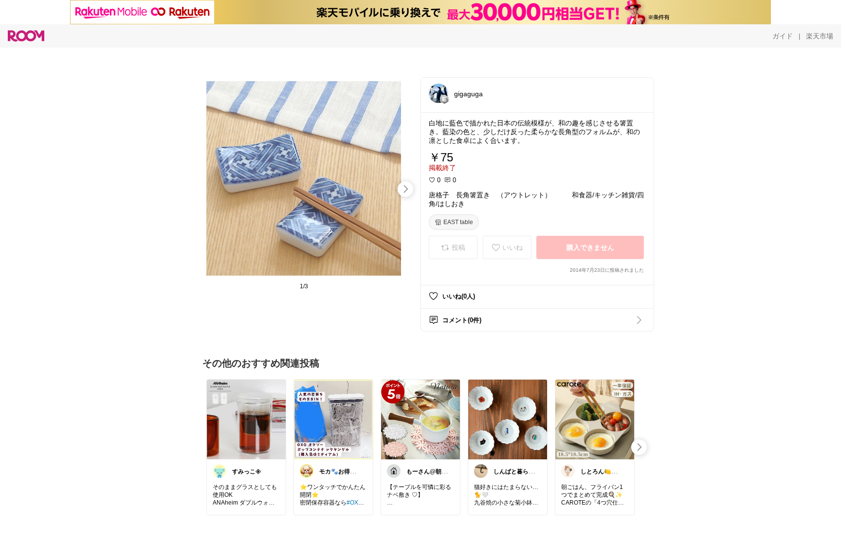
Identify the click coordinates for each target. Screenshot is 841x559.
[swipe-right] (405, 189)
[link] (246, 419)
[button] (438, 93)
